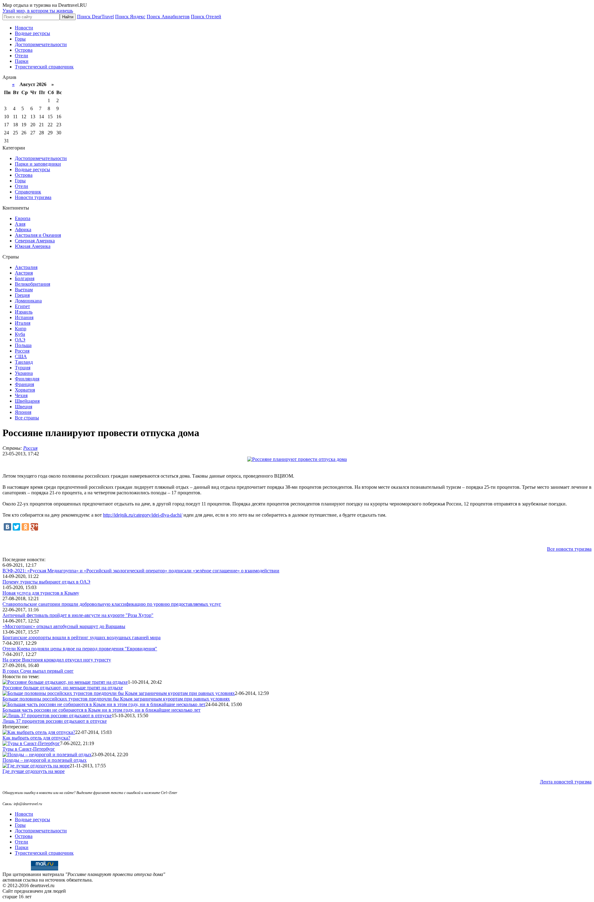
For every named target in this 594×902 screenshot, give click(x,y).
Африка (23, 229)
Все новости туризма (569, 549)
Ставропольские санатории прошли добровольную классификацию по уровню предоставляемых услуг (111, 604)
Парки (21, 61)
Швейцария (27, 401)
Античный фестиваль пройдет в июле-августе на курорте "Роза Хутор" (77, 615)
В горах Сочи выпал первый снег (38, 671)
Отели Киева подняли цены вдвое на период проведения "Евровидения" (79, 648)
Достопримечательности (41, 44)
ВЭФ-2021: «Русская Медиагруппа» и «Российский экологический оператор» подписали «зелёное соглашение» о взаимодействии (140, 570)
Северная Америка (35, 240)
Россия (22, 350)
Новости (24, 27)
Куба (20, 334)
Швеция (23, 406)
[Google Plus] (34, 527)
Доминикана (28, 300)
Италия (22, 323)
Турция (22, 367)
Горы (20, 38)
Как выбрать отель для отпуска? (36, 737)
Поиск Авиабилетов (168, 16)
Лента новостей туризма (566, 781)
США (21, 356)
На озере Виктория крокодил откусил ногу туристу (56, 659)
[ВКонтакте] (7, 527)
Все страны (27, 417)
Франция (24, 384)
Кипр (20, 328)
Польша (23, 345)
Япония (23, 412)
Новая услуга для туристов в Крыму (40, 593)
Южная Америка (32, 246)
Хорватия (25, 389)
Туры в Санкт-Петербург (28, 749)
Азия (20, 224)
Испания (24, 317)
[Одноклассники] (25, 527)
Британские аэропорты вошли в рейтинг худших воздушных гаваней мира (81, 637)
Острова (23, 50)
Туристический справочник (44, 66)
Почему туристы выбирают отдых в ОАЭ (46, 581)
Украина (24, 373)
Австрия (24, 272)
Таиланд (24, 362)
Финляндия (27, 378)
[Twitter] (16, 527)
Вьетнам (24, 289)
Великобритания (32, 284)
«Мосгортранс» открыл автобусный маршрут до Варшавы (63, 626)
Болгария (24, 278)
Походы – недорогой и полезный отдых (44, 760)
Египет (22, 306)
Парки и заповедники (38, 164)
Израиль (23, 311)
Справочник (28, 191)
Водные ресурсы (32, 33)
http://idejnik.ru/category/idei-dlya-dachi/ (142, 515)
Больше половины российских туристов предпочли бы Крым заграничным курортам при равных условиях (116, 698)
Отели (21, 55)
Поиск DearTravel (95, 16)
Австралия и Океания (38, 235)
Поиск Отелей (206, 16)
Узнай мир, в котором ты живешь (37, 10)
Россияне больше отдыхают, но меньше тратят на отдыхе (62, 687)
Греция (22, 295)
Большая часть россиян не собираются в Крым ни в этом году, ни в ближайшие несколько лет (101, 710)
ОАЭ (20, 339)
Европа (22, 218)
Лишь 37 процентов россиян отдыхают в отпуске (54, 721)
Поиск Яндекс (130, 16)
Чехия (21, 395)
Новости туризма (33, 197)
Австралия (26, 267)
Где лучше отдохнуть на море (33, 771)
